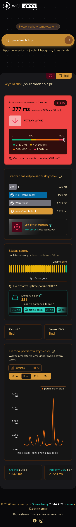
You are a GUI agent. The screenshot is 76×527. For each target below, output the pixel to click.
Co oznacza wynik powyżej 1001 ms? (36, 158)
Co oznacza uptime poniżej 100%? (35, 286)
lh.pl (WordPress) (25, 195)
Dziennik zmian (38, 508)
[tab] (14, 376)
